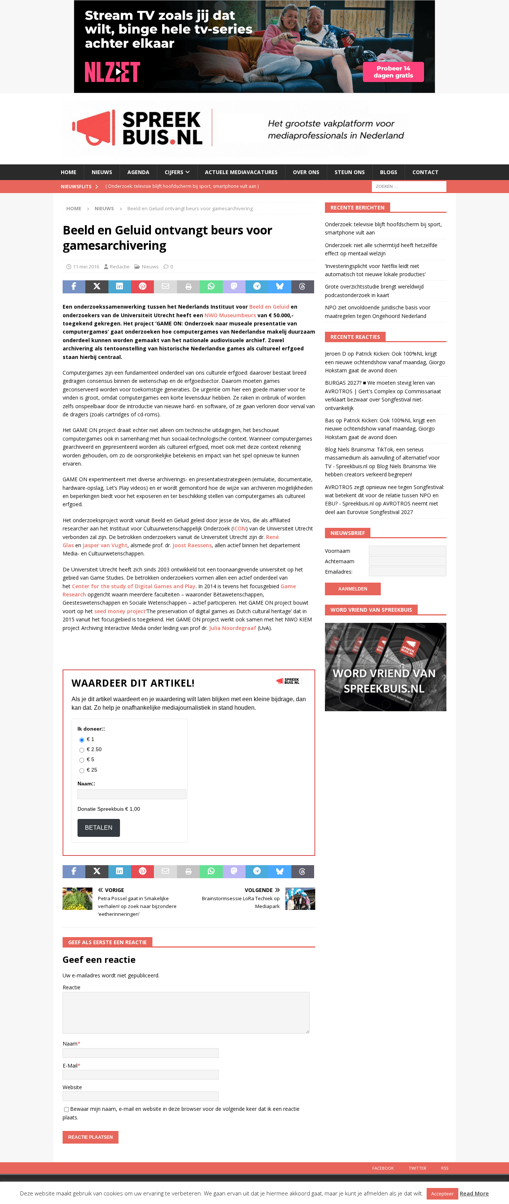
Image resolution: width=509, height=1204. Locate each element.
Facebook (383, 1168)
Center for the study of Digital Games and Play (134, 586)
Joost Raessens (192, 545)
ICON (239, 528)
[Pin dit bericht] (142, 287)
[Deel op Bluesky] (279, 287)
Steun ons (350, 172)
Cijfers (174, 172)
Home (68, 172)
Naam (70, 1043)
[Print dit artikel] (188, 287)
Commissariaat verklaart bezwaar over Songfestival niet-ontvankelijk (383, 400)
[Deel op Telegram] (257, 287)
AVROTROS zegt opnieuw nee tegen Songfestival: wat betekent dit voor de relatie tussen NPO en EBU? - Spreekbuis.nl (384, 495)
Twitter (417, 1168)
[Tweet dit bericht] (96, 287)
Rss (444, 1168)
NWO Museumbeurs (230, 315)
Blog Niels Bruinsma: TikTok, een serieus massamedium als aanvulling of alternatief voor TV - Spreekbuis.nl (382, 458)
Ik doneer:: (91, 729)
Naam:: (86, 784)
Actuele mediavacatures (241, 172)
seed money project (120, 611)
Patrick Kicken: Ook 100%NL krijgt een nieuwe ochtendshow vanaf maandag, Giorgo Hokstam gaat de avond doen (385, 362)
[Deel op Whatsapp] (211, 287)
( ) (182, 186)
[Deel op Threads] (302, 287)
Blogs (388, 172)
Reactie (71, 987)
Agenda (138, 172)
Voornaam (337, 550)
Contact (425, 172)
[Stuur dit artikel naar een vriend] (165, 287)
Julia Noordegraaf (232, 627)
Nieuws (102, 172)
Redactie (120, 266)
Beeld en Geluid (269, 306)
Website (72, 1087)
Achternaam (339, 561)
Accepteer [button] (442, 1193)
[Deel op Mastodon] (234, 287)
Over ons (306, 172)
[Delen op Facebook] (74, 287)
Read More (474, 1193)
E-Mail (70, 1065)
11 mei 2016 (86, 266)
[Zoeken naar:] (409, 185)
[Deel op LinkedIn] (119, 287)
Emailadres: (338, 571)
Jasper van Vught (105, 545)
